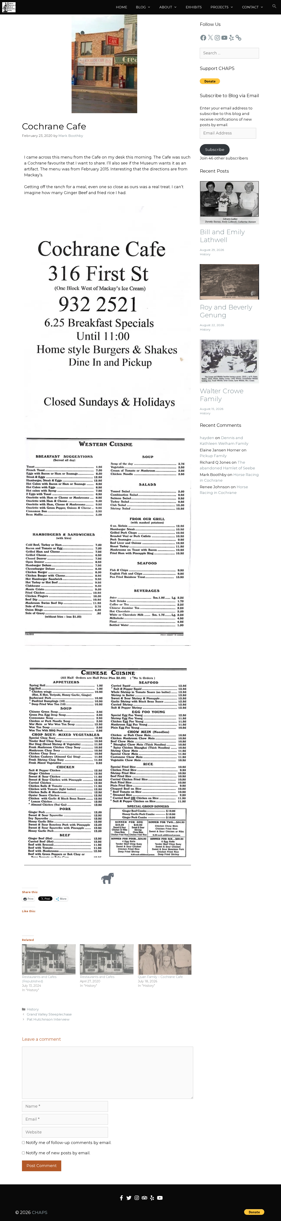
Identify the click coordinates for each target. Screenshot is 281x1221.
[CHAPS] (9, 7)
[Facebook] (203, 37)
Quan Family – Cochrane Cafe (160, 977)
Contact (250, 7)
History (33, 1009)
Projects (220, 7)
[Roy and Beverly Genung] (229, 297)
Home (121, 7)
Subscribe (214, 149)
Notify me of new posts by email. (58, 1153)
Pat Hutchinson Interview (48, 1019)
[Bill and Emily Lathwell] (229, 221)
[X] (210, 37)
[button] (274, 7)
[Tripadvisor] (144, 1197)
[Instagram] (217, 37)
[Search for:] (229, 53)
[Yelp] (231, 37)
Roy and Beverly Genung (226, 311)
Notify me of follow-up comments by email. (68, 1142)
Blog (141, 7)
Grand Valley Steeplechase (49, 1014)
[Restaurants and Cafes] (106, 959)
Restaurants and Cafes (97, 977)
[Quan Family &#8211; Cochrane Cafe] (164, 959)
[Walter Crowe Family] (229, 380)
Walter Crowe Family (221, 395)
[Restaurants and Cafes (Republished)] (49, 959)
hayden (207, 438)
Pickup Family (213, 456)
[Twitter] (128, 1197)
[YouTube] (224, 37)
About (165, 7)
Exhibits (194, 7)
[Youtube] (159, 1197)
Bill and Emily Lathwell (222, 236)
